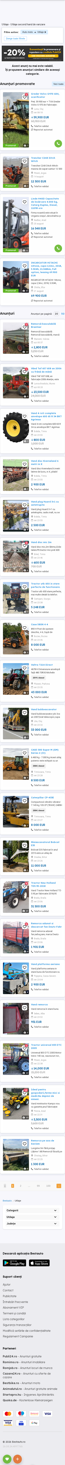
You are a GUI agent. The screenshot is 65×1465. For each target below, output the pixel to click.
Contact (8, 1290)
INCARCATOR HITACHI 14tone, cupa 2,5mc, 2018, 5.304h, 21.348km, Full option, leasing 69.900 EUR (46, 269)
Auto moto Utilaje (33, 32)
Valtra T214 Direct (42, 664)
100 (48, 1185)
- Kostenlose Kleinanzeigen (28, 1400)
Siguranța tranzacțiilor (17, 1325)
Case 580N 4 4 (39, 624)
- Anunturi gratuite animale (30, 1389)
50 (62, 313)
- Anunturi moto (21, 1383)
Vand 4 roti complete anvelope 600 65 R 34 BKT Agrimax (46, 416)
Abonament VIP (13, 1307)
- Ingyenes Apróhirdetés (28, 1394)
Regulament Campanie (18, 1336)
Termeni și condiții (14, 1313)
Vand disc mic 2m (41, 542)
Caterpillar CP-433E (42, 797)
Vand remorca (39, 1004)
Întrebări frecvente (15, 1302)
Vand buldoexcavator (44, 709)
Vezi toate (58, 84)
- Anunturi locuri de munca (27, 1368)
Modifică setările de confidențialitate (27, 1330)
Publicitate (9, 1296)
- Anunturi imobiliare (24, 1362)
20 (56, 313)
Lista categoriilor (14, 1319)
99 (38, 1185)
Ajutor (7, 1284)
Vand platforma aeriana (45, 964)
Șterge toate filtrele (15, 38)
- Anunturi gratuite (22, 1356)
